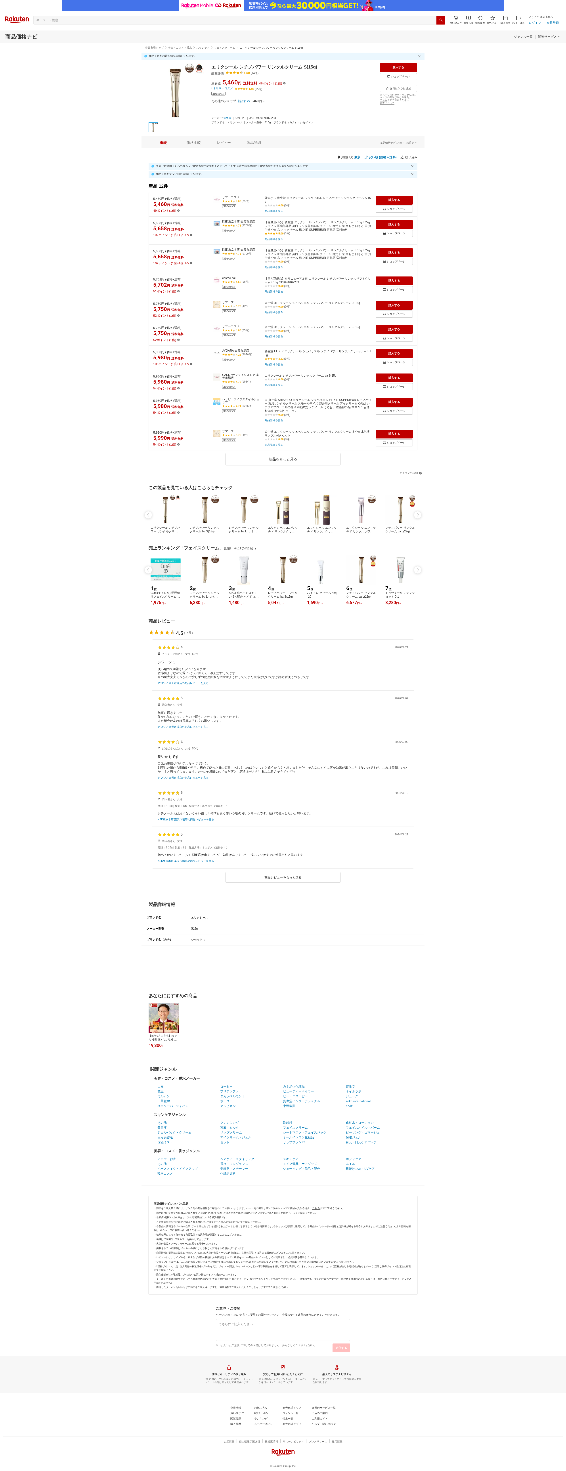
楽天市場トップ (154, 47)
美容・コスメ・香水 (180, 47)
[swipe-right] (417, 514)
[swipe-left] (148, 514)
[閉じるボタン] (420, 56)
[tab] (164, 142)
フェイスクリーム (224, 47)
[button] (468, 20)
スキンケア (203, 47)
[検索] (440, 20)
